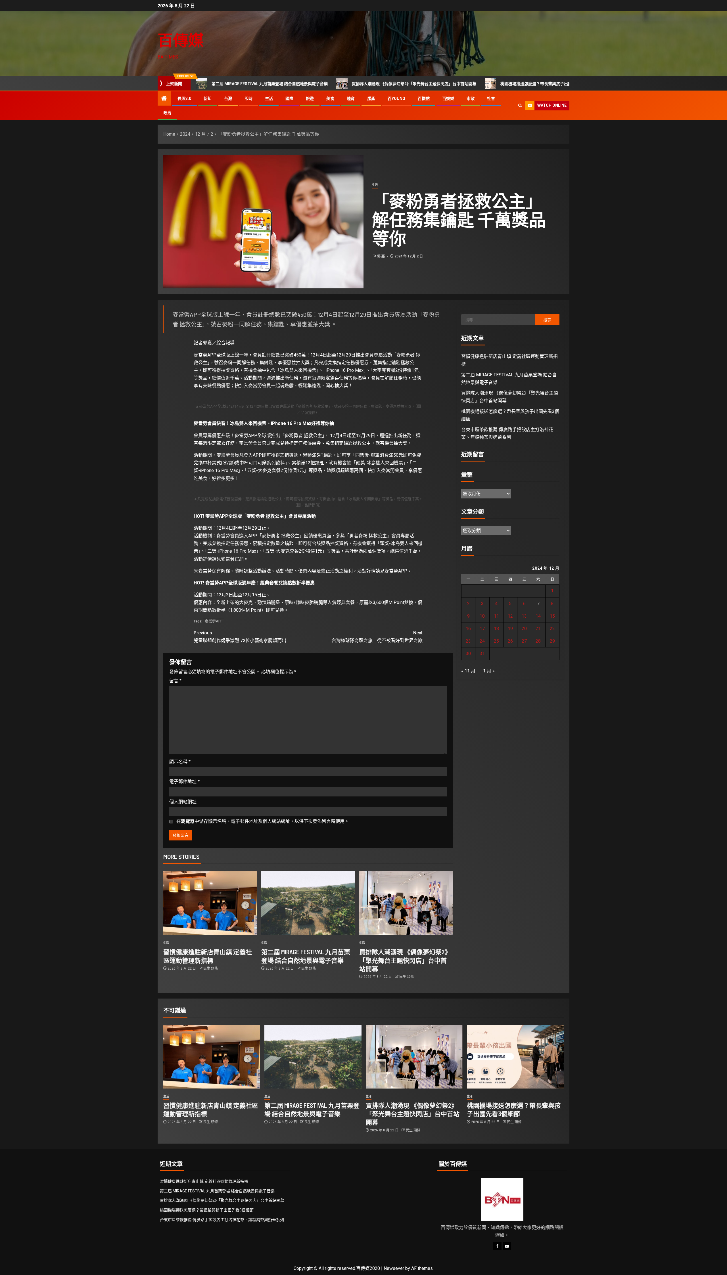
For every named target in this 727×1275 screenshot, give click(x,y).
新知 (208, 98)
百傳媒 (181, 40)
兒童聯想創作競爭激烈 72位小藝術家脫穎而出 (240, 636)
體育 (351, 98)
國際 (289, 98)
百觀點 (424, 98)
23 (468, 641)
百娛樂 (448, 98)
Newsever (394, 1268)
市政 (471, 98)
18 (496, 628)
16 (468, 628)
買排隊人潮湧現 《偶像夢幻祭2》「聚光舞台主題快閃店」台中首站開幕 (346, 83)
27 (524, 641)
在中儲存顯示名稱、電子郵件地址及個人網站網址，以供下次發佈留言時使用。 (262, 821)
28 (538, 641)
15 (552, 616)
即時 (248, 98)
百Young (396, 98)
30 (468, 653)
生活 (269, 98)
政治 (167, 112)
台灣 (228, 98)
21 (538, 628)
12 (510, 616)
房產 (371, 98)
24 (482, 641)
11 (496, 616)
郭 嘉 (381, 256)
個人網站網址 (183, 801)
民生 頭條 (210, 968)
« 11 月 (468, 671)
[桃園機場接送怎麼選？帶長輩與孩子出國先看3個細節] (515, 1057)
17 (482, 628)
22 (552, 628)
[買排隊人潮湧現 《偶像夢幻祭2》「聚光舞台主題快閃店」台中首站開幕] (406, 903)
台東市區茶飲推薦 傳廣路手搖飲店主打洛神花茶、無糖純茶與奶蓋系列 (222, 1219)
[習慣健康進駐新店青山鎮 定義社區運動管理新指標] (210, 903)
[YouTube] (507, 1246)
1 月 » (489, 671)
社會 (491, 98)
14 (538, 616)
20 (524, 628)
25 (496, 641)
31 (482, 653)
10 (482, 616)
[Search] (520, 105)
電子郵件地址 (184, 781)
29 (552, 641)
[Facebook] (497, 1246)
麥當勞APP (213, 621)
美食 (330, 98)
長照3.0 (184, 98)
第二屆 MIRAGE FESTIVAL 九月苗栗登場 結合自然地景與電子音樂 (202, 83)
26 (510, 641)
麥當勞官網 (232, 559)
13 (524, 616)
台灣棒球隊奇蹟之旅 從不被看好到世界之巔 (377, 636)
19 (510, 628)
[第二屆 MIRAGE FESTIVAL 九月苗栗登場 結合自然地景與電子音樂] (308, 903)
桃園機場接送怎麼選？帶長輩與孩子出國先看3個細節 (480, 83)
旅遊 (310, 98)
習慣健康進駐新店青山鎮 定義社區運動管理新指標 (204, 1181)
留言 (175, 680)
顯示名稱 (180, 761)
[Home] (164, 99)
